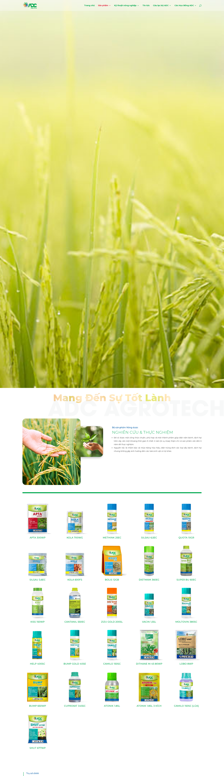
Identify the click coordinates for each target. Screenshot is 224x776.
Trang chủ (89, 6)
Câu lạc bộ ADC (161, 6)
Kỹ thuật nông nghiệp (125, 6)
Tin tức (146, 6)
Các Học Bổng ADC (184, 6)
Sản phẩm (103, 6)
